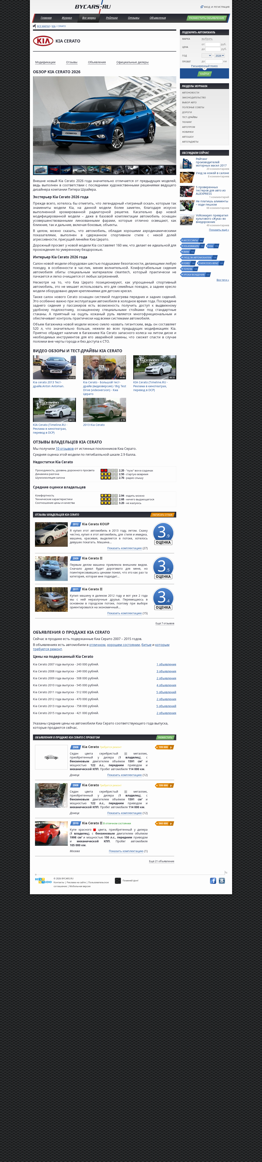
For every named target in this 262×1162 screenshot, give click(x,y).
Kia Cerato (91, 747)
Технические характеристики (53, 499)
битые (146, 644)
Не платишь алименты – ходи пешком (212, 202)
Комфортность (44, 495)
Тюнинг (187, 122)
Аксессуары (190, 240)
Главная (46, 18)
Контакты (59, 882)
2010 (75, 823)
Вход (207, 6)
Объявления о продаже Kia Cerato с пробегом (67, 737)
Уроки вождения (194, 274)
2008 (75, 747)
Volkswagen (191, 245)
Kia (53, 26)
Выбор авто (189, 102)
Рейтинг (112, 18)
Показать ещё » (219, 230)
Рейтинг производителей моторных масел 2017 (211, 162)
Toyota (187, 268)
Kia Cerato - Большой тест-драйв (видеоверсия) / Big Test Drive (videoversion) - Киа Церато (104, 386)
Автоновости (190, 92)
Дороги (187, 112)
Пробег (186, 61)
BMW (186, 251)
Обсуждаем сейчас (195, 153)
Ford (186, 263)
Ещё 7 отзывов (165, 623)
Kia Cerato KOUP (95, 524)
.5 (163, 567)
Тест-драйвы (189, 117)
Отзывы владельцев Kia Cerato (57, 514)
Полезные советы (193, 107)
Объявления (158, 18)
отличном (97, 644)
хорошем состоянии (123, 644)
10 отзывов (65, 448)
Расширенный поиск (204, 66)
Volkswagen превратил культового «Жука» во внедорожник (212, 218)
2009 (75, 558)
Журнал (67, 18)
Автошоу (188, 136)
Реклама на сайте (76, 882)
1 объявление (166, 664)
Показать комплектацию (124, 548)
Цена (185, 46)
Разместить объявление (206, 18)
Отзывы (133, 18)
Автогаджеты (190, 141)
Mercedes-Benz (209, 263)
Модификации (45, 62)
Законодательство (194, 97)
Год (184, 55)
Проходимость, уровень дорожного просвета (64, 470)
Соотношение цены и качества (55, 503)
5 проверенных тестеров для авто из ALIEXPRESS (211, 190)
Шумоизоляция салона (50, 477)
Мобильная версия (79, 886)
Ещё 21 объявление (161, 861)
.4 (163, 598)
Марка (186, 38)
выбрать (207, 38)
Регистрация (221, 6)
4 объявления (166, 685)
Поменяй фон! (130, 880)
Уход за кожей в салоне (212, 173)
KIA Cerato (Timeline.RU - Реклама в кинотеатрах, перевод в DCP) (154, 384)
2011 (75, 589)
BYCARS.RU (67, 878)
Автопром (188, 126)
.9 (163, 533)
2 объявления (166, 678)
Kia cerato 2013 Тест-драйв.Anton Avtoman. (54, 382)
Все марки (89, 18)
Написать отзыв (162, 514)
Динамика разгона (47, 474)
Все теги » (223, 280)
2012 (75, 524)
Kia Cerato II (92, 558)
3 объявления (166, 671)
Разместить (165, 737)
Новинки (187, 131)
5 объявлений (166, 692)
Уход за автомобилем (197, 257)
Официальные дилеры (132, 62)
